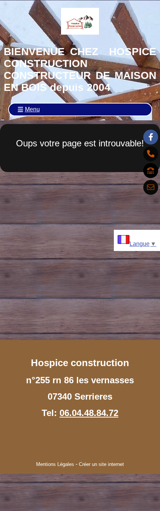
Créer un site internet (101, 464)
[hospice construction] (150, 137)
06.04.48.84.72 (89, 413)
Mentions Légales (55, 464)
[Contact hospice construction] (150, 187)
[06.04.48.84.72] (150, 153)
